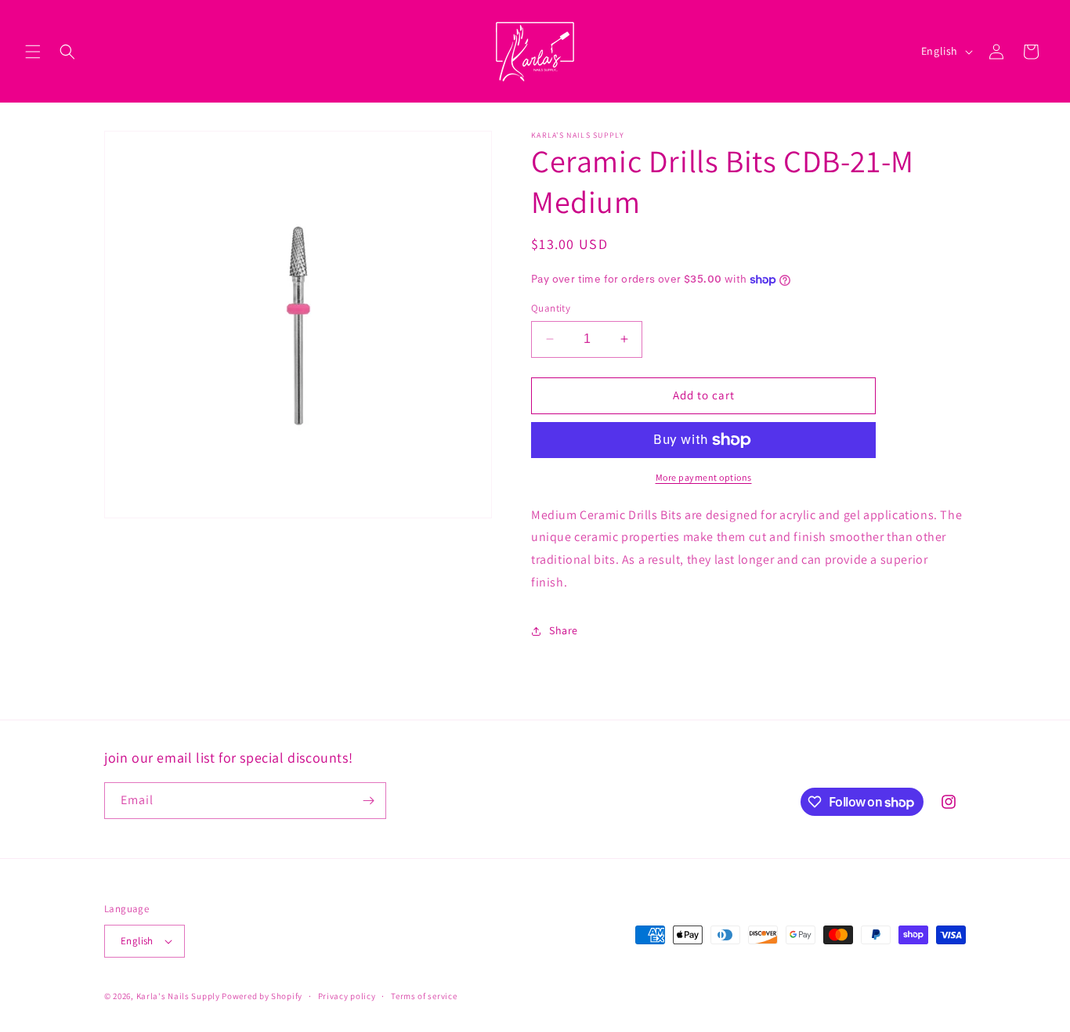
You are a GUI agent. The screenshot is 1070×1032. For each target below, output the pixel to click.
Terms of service (424, 996)
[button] (33, 51)
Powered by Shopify (262, 996)
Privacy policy (347, 996)
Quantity (550, 308)
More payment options (704, 477)
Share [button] (563, 630)
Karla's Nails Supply (178, 996)
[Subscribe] (368, 800)
